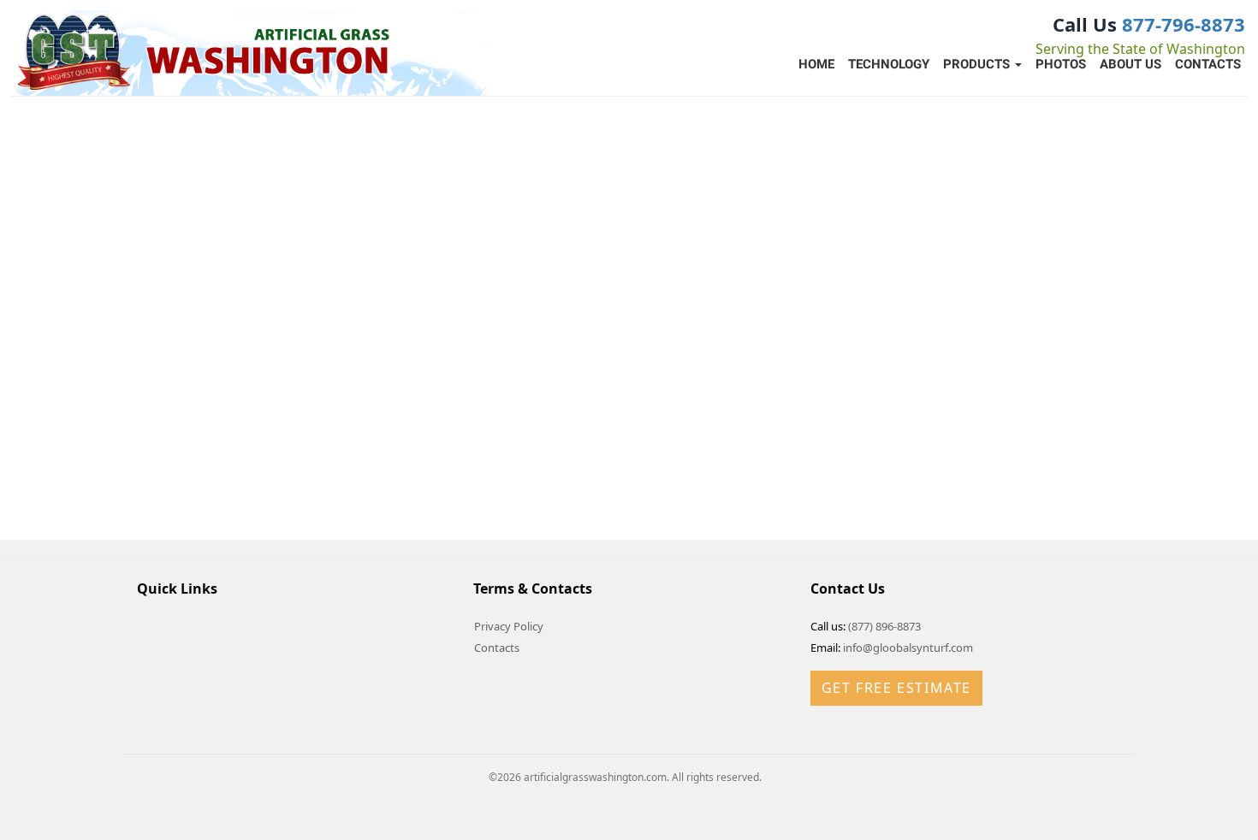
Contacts (1208, 64)
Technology (888, 64)
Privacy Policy (508, 626)
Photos (1060, 64)
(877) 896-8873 (884, 626)
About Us (1130, 64)
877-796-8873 (1183, 24)
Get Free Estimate (896, 687)
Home (816, 64)
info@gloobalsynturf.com (908, 647)
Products (978, 64)
